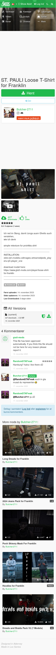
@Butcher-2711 (21, 396)
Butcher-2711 (25, 109)
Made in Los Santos (11, 646)
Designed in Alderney (11, 643)
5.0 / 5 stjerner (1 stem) (10, 226)
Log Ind (26, 408)
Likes (27, 219)
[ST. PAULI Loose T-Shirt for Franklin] (28, 184)
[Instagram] (18, 113)
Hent (30, 93)
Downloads (12, 219)
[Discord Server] (22, 113)
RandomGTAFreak (22, 361)
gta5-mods (18, 337)
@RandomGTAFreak (23, 379)
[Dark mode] (47, 4)
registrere (41, 408)
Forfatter (32, 376)
